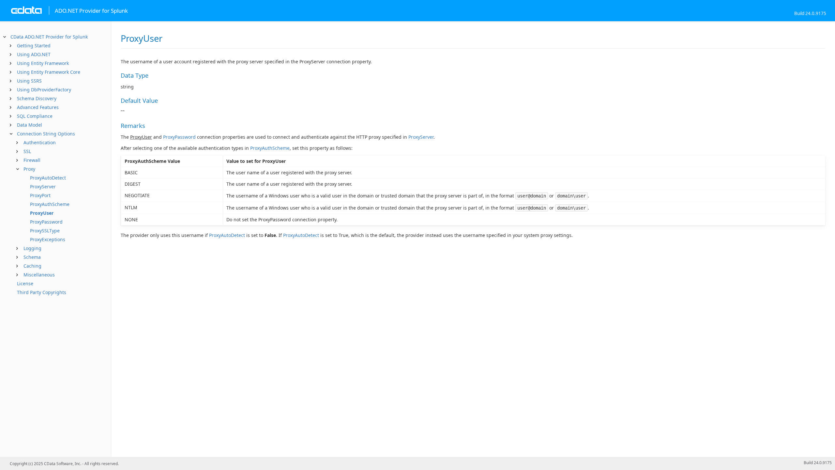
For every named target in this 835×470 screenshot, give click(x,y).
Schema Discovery (36, 98)
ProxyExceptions (47, 239)
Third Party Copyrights (41, 292)
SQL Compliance (35, 116)
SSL (27, 151)
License (25, 283)
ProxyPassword (46, 222)
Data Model (29, 125)
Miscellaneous (39, 275)
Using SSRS (29, 81)
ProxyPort (40, 195)
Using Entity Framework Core (48, 72)
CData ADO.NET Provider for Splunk (49, 37)
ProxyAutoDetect (48, 178)
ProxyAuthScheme (49, 204)
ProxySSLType (45, 230)
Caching (32, 266)
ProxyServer (43, 186)
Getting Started (34, 45)
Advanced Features (38, 107)
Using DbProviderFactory (44, 89)
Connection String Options (46, 134)
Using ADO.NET (34, 54)
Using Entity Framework (43, 63)
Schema (32, 257)
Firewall (31, 160)
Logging (32, 248)
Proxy (29, 169)
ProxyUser (41, 213)
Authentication (39, 142)
